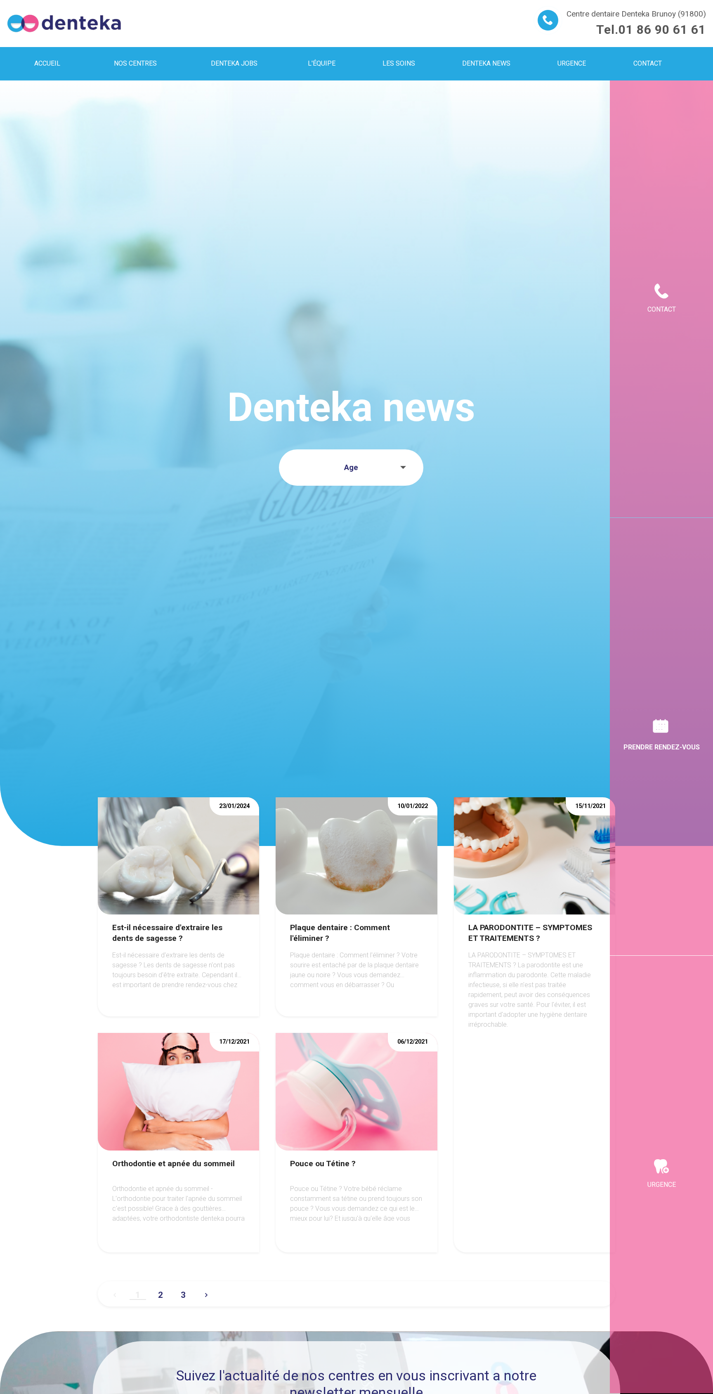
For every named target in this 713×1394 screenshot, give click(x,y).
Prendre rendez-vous (661, 747)
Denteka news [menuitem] (486, 63)
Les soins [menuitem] (398, 63)
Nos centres (135, 63)
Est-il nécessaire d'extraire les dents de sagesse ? (167, 933)
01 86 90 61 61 (662, 29)
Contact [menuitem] (647, 63)
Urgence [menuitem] (571, 63)
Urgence (661, 1184)
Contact (661, 309)
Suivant (206, 1291)
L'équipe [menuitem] (321, 63)
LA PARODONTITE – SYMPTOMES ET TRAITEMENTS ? (530, 933)
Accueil (47, 63)
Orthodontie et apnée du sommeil (173, 1163)
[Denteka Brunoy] (64, 23)
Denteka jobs (234, 63)
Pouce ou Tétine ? (323, 1163)
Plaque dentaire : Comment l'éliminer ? (340, 933)
